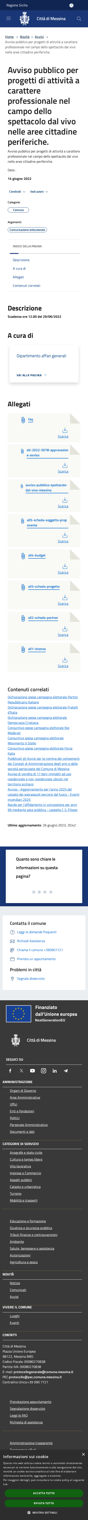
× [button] (83, 1454)
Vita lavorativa (20, 1166)
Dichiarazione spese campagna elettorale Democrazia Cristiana (37, 720)
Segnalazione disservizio (27, 1408)
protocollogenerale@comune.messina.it (43, 1371)
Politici (15, 1117)
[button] (44, 1512)
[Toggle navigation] (8, 18)
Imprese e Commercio (25, 1173)
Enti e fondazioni (22, 1111)
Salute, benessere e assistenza (32, 1248)
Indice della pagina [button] (27, 246)
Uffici (13, 1104)
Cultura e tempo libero (26, 1159)
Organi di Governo (23, 1090)
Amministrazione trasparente (31, 1442)
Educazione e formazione (28, 1221)
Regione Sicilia (17, 5)
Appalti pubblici (21, 1179)
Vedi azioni (37, 191)
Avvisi (39, 36)
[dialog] (44, 1485)
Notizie (15, 1283)
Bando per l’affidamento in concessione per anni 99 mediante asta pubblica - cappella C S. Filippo (42, 807)
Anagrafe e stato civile (26, 1152)
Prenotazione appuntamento (30, 1401)
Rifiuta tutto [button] (44, 1503)
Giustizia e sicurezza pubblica (31, 1227)
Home (9, 36)
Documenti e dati (22, 1131)
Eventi (14, 1322)
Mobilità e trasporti (24, 1200)
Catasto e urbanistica (25, 1186)
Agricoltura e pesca (24, 1262)
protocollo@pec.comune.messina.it (35, 1376)
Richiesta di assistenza (26, 1422)
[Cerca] (79, 18)
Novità (24, 36)
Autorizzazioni (20, 1255)
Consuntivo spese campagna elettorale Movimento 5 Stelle (36, 740)
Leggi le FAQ (19, 1415)
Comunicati (18, 1289)
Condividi (15, 191)
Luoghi (15, 1315)
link (5, 1484)
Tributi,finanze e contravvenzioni (33, 1234)
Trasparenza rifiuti (23, 1449)
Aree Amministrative (25, 1097)
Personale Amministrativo (29, 1124)
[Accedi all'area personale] (71, 5)
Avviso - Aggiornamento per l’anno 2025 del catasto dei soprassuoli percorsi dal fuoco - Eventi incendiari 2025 (43, 794)
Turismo (15, 1193)
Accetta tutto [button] (44, 1493)
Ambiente (17, 1241)
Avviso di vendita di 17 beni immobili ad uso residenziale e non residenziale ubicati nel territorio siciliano (39, 779)
